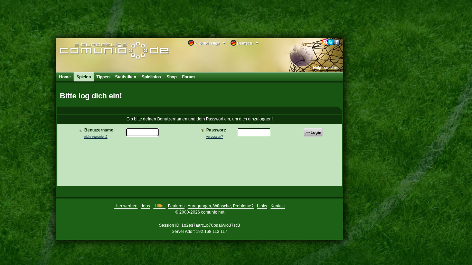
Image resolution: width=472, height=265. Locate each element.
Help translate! (326, 68)
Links (262, 206)
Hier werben (126, 206)
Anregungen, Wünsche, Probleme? (221, 206)
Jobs (145, 206)
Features (176, 206)
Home (65, 77)
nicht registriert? (95, 136)
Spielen (83, 77)
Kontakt (278, 206)
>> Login (313, 132)
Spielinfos (151, 77)
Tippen (103, 77)
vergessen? (214, 136)
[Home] (104, 51)
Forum (188, 77)
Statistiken (125, 77)
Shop (172, 77)
